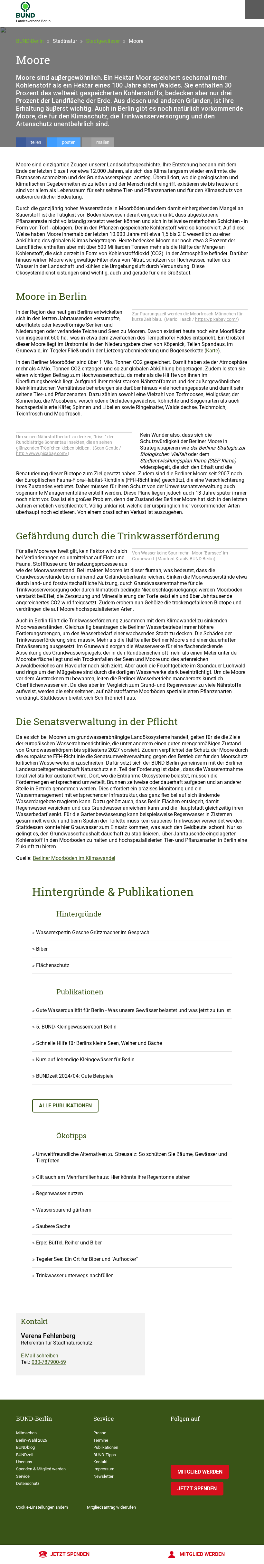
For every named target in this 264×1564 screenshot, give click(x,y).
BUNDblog (25, 1447)
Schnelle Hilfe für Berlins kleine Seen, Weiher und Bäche (99, 1043)
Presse (99, 1432)
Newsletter (103, 1476)
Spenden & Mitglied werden (41, 1468)
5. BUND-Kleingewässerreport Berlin (76, 1027)
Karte (212, 351)
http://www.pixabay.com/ (42, 453)
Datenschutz (27, 1483)
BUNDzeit (24, 1454)
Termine (100, 1440)
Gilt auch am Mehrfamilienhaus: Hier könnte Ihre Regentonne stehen (113, 1177)
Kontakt (100, 1461)
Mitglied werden (202, 1554)
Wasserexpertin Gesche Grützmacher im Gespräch (92, 932)
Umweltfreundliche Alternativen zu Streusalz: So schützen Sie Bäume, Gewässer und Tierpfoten (131, 1157)
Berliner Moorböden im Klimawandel (74, 858)
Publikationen (105, 1447)
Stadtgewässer (103, 41)
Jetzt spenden (70, 1554)
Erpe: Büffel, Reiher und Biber (69, 1243)
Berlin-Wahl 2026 (31, 1440)
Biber (42, 949)
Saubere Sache (53, 1226)
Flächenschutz (52, 965)
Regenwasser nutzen (59, 1193)
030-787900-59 (49, 1362)
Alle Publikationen (65, 1106)
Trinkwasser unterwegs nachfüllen (75, 1275)
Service (23, 1476)
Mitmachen (26, 1432)
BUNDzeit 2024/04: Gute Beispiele (74, 1076)
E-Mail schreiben (39, 1356)
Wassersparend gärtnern (63, 1210)
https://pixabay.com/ (216, 319)
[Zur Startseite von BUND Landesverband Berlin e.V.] (25, 10)
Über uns (24, 1461)
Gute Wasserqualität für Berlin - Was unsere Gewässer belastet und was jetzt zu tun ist (133, 1010)
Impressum (103, 1468)
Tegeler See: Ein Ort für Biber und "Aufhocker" (87, 1259)
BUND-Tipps (104, 1454)
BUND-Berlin (30, 41)
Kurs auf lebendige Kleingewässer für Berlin (85, 1060)
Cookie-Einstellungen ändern (42, 1507)
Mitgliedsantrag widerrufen (111, 1507)
